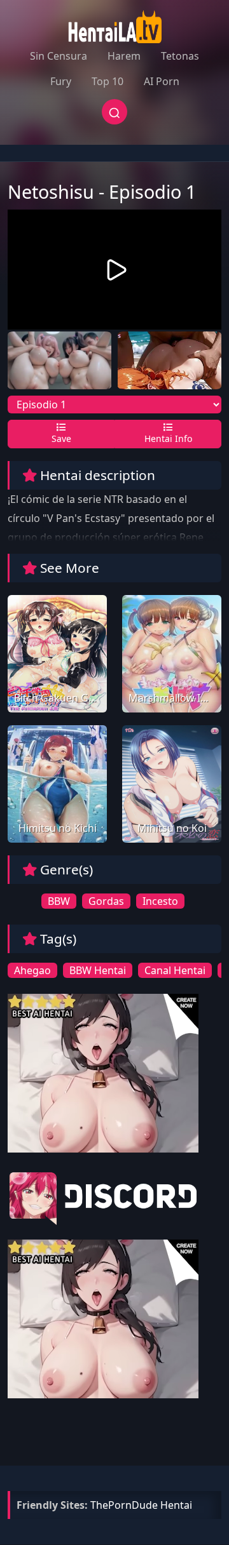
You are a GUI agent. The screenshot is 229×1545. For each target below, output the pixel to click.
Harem (124, 56)
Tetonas (180, 56)
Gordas (106, 901)
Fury (60, 81)
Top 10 (107, 81)
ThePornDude (124, 1505)
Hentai (176, 1505)
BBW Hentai (97, 970)
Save (61, 438)
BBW (59, 901)
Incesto (160, 901)
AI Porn (161, 81)
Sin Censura (58, 56)
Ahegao (32, 970)
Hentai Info (168, 438)
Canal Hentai (174, 970)
